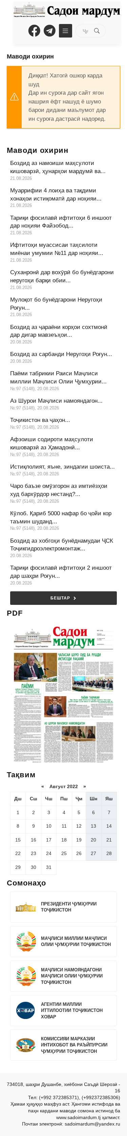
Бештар (60, 598)
